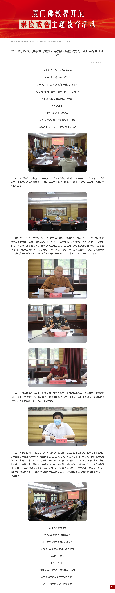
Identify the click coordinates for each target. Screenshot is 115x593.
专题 (25, 42)
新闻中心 (19, 42)
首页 (12, 42)
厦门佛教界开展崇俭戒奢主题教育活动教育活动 (45, 42)
